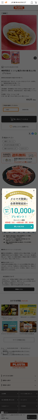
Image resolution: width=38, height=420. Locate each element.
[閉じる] (33, 190)
